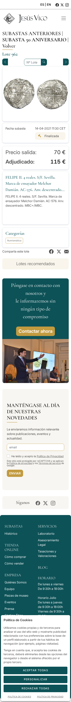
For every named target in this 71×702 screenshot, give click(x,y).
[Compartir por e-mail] (66, 251)
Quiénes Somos (16, 582)
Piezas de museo (16, 595)
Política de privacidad (20, 463)
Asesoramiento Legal (48, 542)
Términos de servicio (49, 463)
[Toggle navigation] (64, 18)
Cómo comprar (15, 557)
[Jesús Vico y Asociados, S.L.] (28, 18)
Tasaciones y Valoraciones (47, 553)
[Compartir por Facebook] (51, 251)
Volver (8, 46)
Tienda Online (12, 547)
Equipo (10, 589)
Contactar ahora (35, 331)
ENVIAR (15, 473)
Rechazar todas (35, 688)
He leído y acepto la (37, 456)
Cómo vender (14, 563)
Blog (43, 567)
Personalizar (35, 679)
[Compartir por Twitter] (59, 251)
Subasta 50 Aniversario (34, 39)
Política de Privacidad (50, 456)
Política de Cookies (19, 696)
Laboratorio (46, 533)
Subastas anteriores (31, 33)
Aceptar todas (35, 670)
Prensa (9, 609)
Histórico (11, 533)
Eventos (10, 602)
